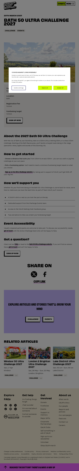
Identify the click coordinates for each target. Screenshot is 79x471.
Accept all (60, 88)
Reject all (45, 88)
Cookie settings (19, 88)
